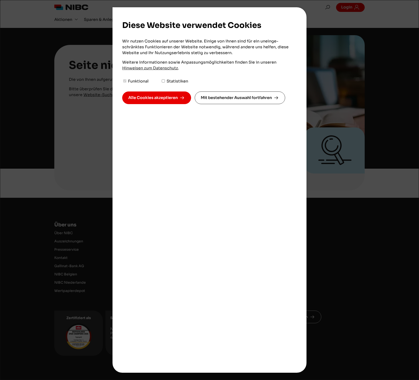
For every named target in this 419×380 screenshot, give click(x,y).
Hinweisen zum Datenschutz (150, 68)
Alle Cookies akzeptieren (153, 97)
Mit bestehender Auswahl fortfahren (236, 97)
